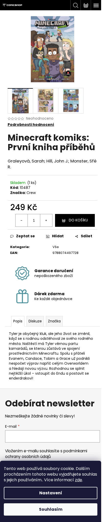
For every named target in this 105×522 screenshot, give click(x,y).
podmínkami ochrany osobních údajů (46, 453)
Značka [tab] (54, 321)
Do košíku (78, 220)
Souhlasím (50, 509)
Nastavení (50, 493)
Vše (55, 246)
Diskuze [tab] (35, 321)
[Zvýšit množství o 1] (46, 220)
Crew (31, 192)
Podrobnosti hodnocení (31, 124)
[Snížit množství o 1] (22, 220)
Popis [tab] (17, 321)
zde (78, 480)
